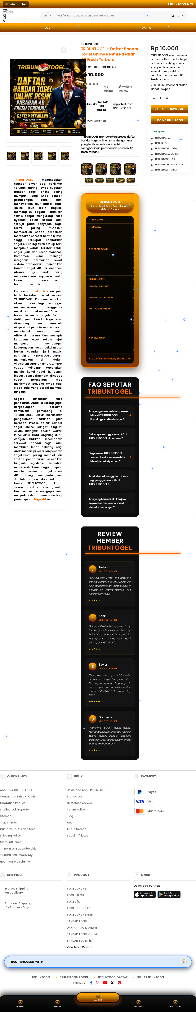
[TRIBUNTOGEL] (22, 15)
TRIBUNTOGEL (23, 180)
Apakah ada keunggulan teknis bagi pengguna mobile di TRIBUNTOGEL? (108, 480)
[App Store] (145, 895)
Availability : (89, 106)
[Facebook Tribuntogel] (92, 983)
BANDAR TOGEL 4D (79, 941)
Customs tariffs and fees (17, 829)
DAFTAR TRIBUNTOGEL (169, 109)
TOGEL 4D (73, 901)
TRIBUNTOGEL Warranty (16, 855)
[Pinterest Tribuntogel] (119, 983)
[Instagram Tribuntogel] (98, 983)
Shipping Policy (10, 835)
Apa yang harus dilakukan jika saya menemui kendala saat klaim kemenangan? (107, 503)
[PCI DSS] (184, 962)
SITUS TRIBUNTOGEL (150, 977)
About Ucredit (76, 829)
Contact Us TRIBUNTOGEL (17, 796)
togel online (39, 291)
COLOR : (95, 121)
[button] (64, 50)
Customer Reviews (80, 803)
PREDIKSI (139, 1007)
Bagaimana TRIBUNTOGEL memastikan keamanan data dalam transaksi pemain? (107, 457)
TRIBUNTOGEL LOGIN (74, 977)
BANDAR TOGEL (77, 921)
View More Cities (78, 947)
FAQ (69, 822)
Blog (70, 816)
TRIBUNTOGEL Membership (18, 848)
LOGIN (49, 28)
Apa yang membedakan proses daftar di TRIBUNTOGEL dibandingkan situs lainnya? (108, 415)
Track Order (8, 822)
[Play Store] (169, 895)
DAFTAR (147, 28)
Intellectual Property (14, 809)
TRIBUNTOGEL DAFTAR (112, 977)
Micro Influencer (11, 842)
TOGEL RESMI (75, 895)
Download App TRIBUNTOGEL (87, 790)
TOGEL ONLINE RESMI (80, 915)
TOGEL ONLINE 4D (78, 908)
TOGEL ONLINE (76, 888)
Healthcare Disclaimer (15, 861)
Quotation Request (13, 803)
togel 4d (40, 499)
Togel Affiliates (77, 835)
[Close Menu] (4, 16)
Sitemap (5, 816)
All (45, 15)
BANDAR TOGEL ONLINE (82, 934)
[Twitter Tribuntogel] (112, 983)
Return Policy (76, 809)
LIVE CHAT (175, 1007)
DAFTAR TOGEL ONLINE (82, 928)
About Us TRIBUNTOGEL (16, 790)
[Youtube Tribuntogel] (105, 983)
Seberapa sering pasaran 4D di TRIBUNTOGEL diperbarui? (108, 436)
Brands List (74, 796)
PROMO (20, 1007)
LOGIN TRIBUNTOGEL (170, 120)
